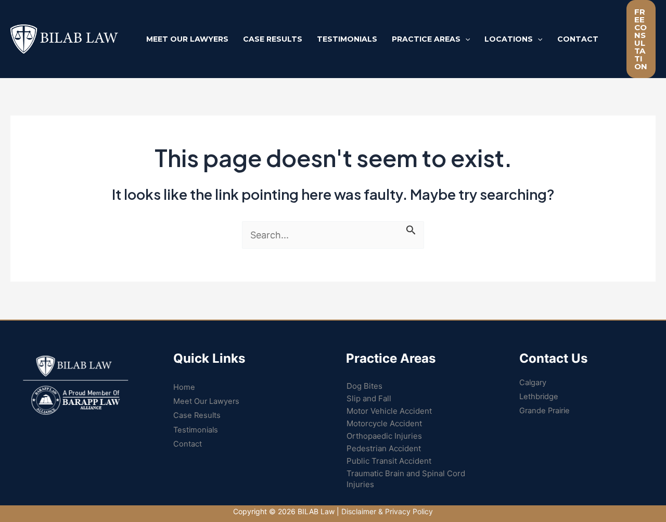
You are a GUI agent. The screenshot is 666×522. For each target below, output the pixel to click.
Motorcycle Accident (384, 423)
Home (184, 387)
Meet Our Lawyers (206, 401)
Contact (187, 444)
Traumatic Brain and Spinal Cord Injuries (406, 478)
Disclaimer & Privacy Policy (387, 511)
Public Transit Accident (389, 461)
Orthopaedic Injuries (384, 436)
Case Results (197, 415)
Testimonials (195, 430)
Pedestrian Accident (384, 448)
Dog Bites (364, 386)
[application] (465, 39)
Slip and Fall (369, 398)
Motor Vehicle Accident (389, 411)
